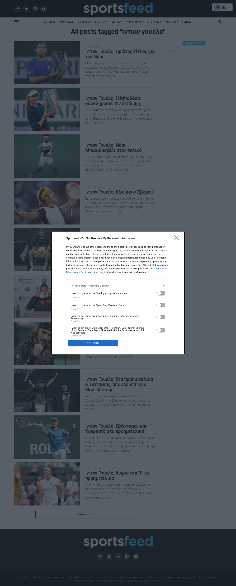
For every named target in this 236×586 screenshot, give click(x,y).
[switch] (160, 293)
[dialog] (118, 293)
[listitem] (118, 285)
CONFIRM (93, 343)
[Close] (177, 238)
